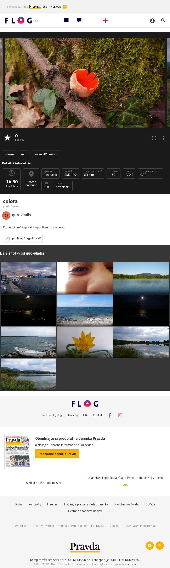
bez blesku (63, 185)
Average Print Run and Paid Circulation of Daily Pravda (69, 526)
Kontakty (35, 504)
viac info (131, 564)
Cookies (115, 526)
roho (24, 154)
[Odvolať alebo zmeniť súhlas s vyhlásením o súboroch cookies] (150, 545)
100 (46, 185)
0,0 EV (150, 173)
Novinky (73, 415)
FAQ (85, 415)
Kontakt (98, 415)
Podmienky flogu (52, 415)
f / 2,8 (129, 173)
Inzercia (52, 504)
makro (9, 154)
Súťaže (150, 504)
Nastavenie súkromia (140, 526)
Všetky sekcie (52, 7)
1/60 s (113, 173)
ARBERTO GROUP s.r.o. (124, 559)
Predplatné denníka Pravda (57, 453)
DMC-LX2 (70, 173)
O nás (18, 504)
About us (21, 526)
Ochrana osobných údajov (85, 511)
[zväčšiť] (154, 138)
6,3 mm (93, 173)
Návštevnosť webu (127, 504)
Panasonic (50, 173)
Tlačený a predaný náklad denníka (86, 504)
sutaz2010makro (46, 154)
